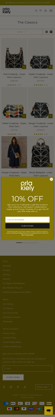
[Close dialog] (51, 179)
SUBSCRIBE (27, 226)
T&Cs (22, 235)
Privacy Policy (30, 235)
